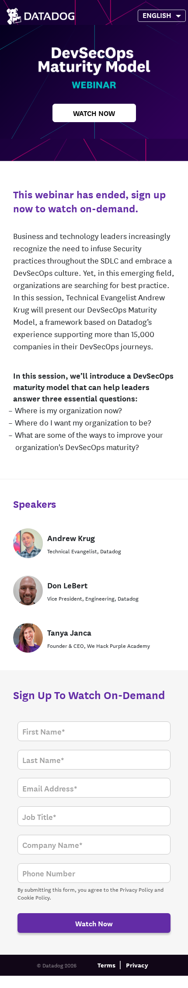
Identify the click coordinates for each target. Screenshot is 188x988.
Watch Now (94, 923)
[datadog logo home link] (40, 16)
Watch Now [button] (94, 112)
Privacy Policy (136, 889)
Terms (106, 965)
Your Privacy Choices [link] (91, 981)
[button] (156, 15)
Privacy (137, 965)
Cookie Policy (33, 897)
